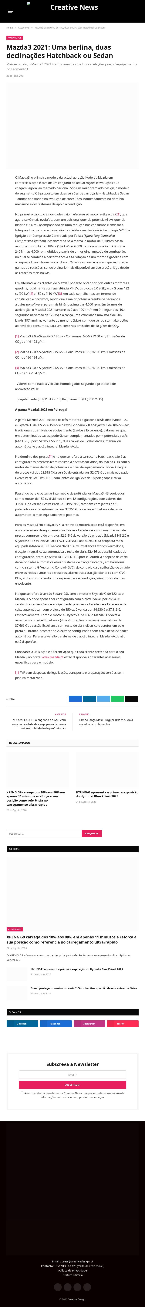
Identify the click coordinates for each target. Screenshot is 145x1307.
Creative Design (76, 1299)
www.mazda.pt (52, 657)
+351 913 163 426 (65, 1266)
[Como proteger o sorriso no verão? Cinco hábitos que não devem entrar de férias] (17, 993)
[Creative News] (72, 11)
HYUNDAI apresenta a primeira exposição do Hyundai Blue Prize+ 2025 (107, 794)
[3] (60, 293)
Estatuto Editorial (72, 1275)
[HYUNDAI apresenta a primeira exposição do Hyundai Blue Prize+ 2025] (107, 769)
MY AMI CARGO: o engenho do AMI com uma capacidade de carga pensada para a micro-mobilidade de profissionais (39, 724)
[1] (118, 214)
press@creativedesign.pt (77, 1261)
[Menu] (10, 11)
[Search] (135, 11)
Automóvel (14, 37)
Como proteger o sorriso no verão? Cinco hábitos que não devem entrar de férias (84, 988)
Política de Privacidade (72, 1270)
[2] (31, 293)
